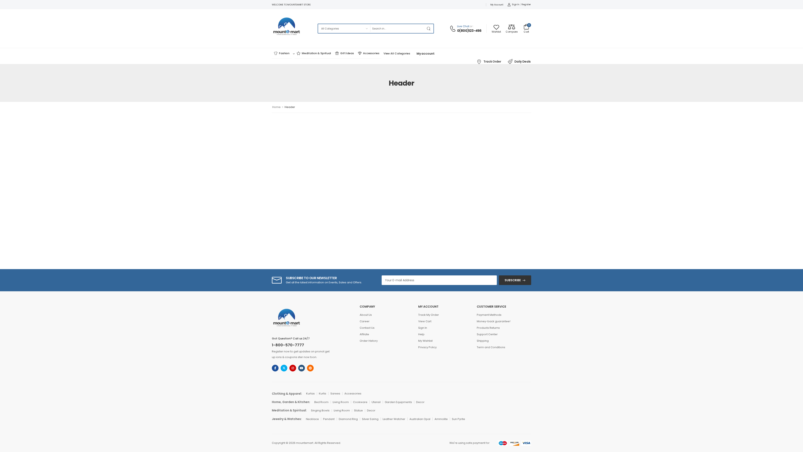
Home (276, 107)
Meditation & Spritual (316, 53)
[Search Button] (429, 28)
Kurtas (310, 394)
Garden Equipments (398, 402)
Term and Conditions (491, 347)
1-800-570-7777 (288, 345)
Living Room (341, 402)
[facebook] (275, 368)
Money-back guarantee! (493, 321)
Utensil (376, 402)
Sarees (335, 394)
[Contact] (453, 29)
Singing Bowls (320, 410)
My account (496, 4)
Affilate (364, 334)
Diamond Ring (348, 419)
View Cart (424, 321)
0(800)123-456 (469, 30)
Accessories (371, 53)
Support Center (487, 334)
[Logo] (287, 28)
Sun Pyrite (458, 419)
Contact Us (367, 328)
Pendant (329, 419)
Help (421, 334)
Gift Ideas (347, 53)
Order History (369, 341)
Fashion (284, 53)
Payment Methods (489, 315)
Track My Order (428, 315)
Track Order (492, 61)
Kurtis (322, 394)
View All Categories (397, 53)
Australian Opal (419, 419)
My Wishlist (425, 341)
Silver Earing (370, 419)
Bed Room (321, 402)
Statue (358, 410)
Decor (420, 402)
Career (365, 321)
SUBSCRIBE (513, 280)
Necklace (312, 419)
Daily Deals (522, 61)
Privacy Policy (427, 347)
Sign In (422, 328)
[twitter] (284, 368)
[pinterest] (310, 368)
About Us (366, 315)
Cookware (360, 402)
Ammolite (441, 419)
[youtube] (301, 368)
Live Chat (463, 26)
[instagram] (292, 368)
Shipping (483, 341)
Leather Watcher (394, 419)
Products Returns (488, 328)
